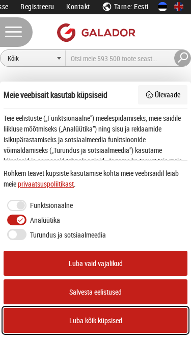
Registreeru (37, 6)
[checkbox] (38, 205)
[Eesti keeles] (162, 6)
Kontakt (78, 6)
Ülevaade (167, 94)
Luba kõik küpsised (95, 320)
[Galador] (95, 32)
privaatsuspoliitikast (46, 184)
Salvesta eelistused (95, 292)
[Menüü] (16, 32)
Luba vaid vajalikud (96, 263)
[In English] (178, 6)
